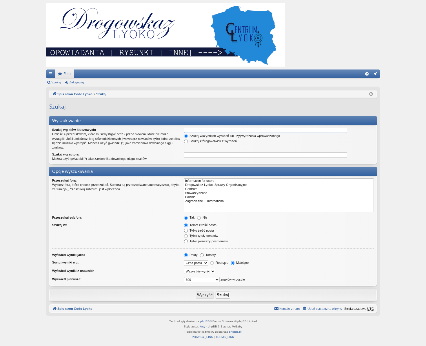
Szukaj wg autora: (66, 154)
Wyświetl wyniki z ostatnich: (74, 270)
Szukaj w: (59, 225)
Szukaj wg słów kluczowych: (74, 129)
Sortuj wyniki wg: (65, 262)
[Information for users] (279, 181)
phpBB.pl (235, 331)
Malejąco (242, 262)
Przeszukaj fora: (64, 180)
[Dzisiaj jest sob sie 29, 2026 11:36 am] (371, 94)
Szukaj (56, 82)
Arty (202, 326)
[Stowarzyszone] (279, 193)
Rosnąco (221, 262)
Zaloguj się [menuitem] (377, 75)
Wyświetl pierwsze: (66, 279)
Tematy (210, 255)
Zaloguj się (76, 82)
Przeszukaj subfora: (67, 217)
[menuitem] (367, 73)
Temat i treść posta (202, 225)
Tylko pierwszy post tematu (208, 241)
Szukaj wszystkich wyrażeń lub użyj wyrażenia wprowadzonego (234, 136)
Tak (192, 217)
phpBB (205, 321)
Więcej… (51, 75)
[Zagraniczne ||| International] (279, 201)
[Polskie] (279, 197)
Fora (67, 74)
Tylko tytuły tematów (203, 235)
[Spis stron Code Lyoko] (165, 34)
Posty (193, 255)
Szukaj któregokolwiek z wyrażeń (213, 141)
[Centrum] (279, 189)
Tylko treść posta (201, 230)
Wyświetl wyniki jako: (68, 255)
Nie (204, 217)
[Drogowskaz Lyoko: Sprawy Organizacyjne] (279, 185)
